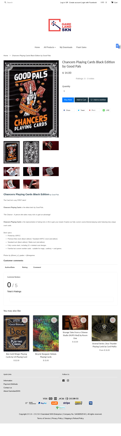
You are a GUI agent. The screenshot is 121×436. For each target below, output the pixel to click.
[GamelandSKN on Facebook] (63, 381)
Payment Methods (11, 384)
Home (37, 47)
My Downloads (66, 47)
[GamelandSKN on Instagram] (68, 381)
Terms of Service (43, 418)
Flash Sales (81, 47)
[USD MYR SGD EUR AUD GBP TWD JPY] (103, 2)
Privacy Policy (57, 418)
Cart (115, 2)
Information (8, 381)
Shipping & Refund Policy (74, 418)
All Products (49, 47)
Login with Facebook (89, 2)
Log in (62, 2)
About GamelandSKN (12, 391)
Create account (75, 2)
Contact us (8, 388)
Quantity (66, 86)
